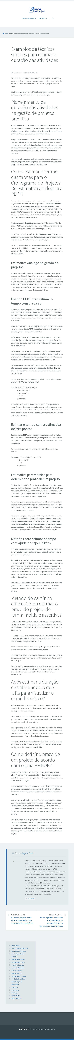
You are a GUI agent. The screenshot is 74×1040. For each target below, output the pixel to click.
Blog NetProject (24, 1029)
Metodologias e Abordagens (16, 983)
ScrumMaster (15, 996)
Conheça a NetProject (28, 18)
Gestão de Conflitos (18, 962)
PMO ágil (14, 993)
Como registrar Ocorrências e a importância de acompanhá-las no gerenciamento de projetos (51, 920)
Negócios (14, 987)
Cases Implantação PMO (19, 948)
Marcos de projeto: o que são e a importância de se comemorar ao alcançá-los (22, 919)
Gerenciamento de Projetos (17, 955)
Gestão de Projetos (17, 968)
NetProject (15, 990)
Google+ (31, 898)
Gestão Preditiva (16, 971)
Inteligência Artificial (18, 979)
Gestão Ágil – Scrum (18, 959)
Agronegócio (15, 945)
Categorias (42, 18)
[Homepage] (37, 10)
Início (6, 33)
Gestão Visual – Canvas (18, 976)
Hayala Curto (27, 853)
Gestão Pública (16, 973)
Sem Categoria (16, 998)
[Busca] (51, 16)
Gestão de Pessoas (17, 965)
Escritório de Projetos (18, 951)
